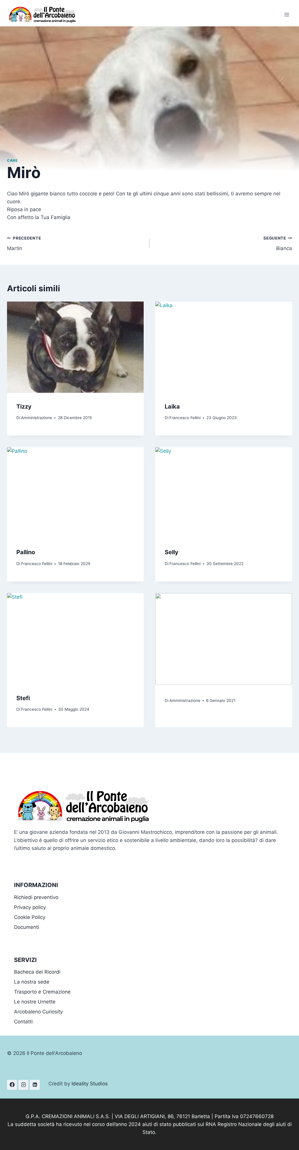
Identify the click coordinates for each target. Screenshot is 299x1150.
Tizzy (24, 406)
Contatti (23, 1022)
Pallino (25, 552)
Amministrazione (36, 417)
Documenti (26, 927)
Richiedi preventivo (36, 897)
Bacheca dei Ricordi (37, 972)
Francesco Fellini (185, 417)
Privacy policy (30, 907)
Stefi (23, 698)
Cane (12, 160)
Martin (24, 243)
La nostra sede (31, 982)
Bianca (277, 243)
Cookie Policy (29, 917)
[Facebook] (12, 1085)
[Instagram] (23, 1085)
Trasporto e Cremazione (42, 992)
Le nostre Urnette (34, 1002)
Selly (171, 552)
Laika (172, 406)
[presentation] (75, 347)
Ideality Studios (90, 1084)
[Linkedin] (35, 1085)
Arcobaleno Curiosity (38, 1012)
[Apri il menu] (286, 14)
